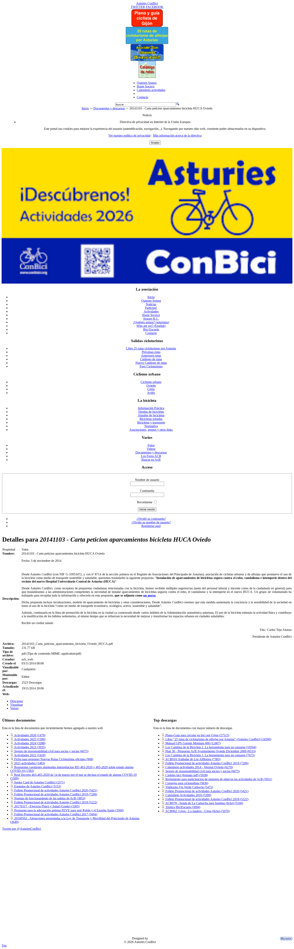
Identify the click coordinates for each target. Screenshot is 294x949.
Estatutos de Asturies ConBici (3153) (37, 786)
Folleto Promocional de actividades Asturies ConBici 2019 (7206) (55, 794)
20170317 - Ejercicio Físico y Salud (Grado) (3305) (46, 806)
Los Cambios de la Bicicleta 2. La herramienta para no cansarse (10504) (210, 747)
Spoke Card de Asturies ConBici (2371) (39, 782)
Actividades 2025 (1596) (29, 739)
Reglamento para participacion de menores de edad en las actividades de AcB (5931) (218, 779)
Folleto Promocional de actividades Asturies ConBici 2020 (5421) (55, 790)
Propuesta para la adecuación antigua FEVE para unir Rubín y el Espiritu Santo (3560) (68, 810)
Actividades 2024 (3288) (29, 743)
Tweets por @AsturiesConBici (21, 828)
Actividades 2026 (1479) (29, 735)
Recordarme (144, 502)
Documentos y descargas (109, 108)
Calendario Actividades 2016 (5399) (188, 795)
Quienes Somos (147, 82)
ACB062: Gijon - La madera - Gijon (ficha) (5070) (197, 811)
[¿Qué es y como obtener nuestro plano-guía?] (147, 26)
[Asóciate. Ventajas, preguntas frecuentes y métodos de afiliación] (146, 60)
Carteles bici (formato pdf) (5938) (186, 775)
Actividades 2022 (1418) (29, 755)
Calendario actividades (151, 90)
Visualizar (16, 704)
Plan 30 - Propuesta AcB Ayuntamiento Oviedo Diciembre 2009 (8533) (210, 751)
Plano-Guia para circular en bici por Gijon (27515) (197, 735)
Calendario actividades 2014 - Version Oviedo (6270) (199, 767)
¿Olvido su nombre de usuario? (151, 522)
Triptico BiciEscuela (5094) (182, 807)
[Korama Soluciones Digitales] (285, 939)
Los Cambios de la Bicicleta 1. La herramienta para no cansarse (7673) (210, 755)
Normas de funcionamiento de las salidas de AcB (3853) (49, 798)
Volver (14, 708)
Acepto (155, 142)
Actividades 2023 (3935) (29, 747)
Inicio (85, 108)
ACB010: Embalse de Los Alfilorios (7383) (192, 759)
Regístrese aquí (151, 526)
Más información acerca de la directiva (177, 135)
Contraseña (147, 490)
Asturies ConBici (147, 3)
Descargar (16, 701)
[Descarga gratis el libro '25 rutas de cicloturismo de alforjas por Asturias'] (147, 43)
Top (4, 945)
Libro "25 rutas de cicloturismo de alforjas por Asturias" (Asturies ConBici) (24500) (218, 739)
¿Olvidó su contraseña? (151, 518)
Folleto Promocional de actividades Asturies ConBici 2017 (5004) (55, 814)
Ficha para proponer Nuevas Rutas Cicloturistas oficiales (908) (53, 759)
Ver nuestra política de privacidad (129, 135)
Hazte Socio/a (145, 86)
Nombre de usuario (147, 479)
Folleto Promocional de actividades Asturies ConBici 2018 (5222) (55, 802)
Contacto (142, 97)
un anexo (149, 595)
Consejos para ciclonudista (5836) (186, 783)
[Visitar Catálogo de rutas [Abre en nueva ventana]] (147, 76)
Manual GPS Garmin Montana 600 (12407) (193, 743)
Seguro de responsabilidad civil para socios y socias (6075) (50, 751)
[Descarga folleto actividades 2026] (147, 282)
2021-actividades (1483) (29, 763)
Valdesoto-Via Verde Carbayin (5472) (189, 787)
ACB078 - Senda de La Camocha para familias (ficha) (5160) (204, 803)
